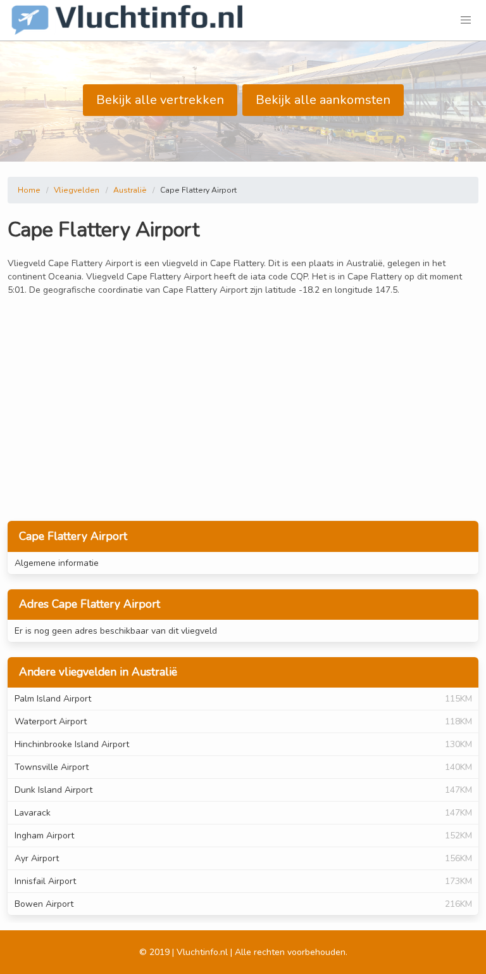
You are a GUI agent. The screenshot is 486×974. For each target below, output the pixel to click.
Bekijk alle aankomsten (323, 99)
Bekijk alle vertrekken (160, 99)
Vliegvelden (76, 190)
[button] (466, 20)
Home (29, 190)
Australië (130, 190)
